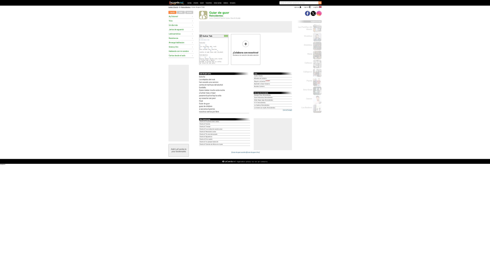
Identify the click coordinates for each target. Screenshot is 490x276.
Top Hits (172, 12)
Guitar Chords (173, 7)
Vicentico (308, 36)
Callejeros (307, 72)
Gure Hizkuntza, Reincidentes (263, 97)
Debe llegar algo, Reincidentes (263, 100)
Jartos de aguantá (176, 29)
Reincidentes (185, 7)
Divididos (308, 45)
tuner (202, 3)
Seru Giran (307, 90)
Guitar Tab (207, 36)
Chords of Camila (204, 124)
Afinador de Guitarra (260, 78)
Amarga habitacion (176, 43)
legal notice (241, 161)
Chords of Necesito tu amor (207, 132)
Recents (189, 12)
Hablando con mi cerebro (179, 51)
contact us (264, 161)
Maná (309, 54)
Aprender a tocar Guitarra (262, 84)
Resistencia (173, 38)
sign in (306, 7)
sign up (296, 7)
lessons (232, 3)
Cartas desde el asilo (177, 56)
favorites (209, 3)
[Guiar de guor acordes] (239, 152)
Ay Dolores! (173, 16)
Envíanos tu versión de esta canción (246, 48)
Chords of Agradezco (205, 136)
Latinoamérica (174, 34)
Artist (180, 12)
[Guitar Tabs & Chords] (176, 4)
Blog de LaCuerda (262, 81)
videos (225, 3)
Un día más (173, 25)
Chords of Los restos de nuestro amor (210, 129)
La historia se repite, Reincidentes (264, 108)
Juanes (309, 99)
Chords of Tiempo (204, 126)
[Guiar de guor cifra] (253, 152)
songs (189, 3)
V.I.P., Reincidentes (260, 102)
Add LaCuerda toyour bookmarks (178, 150)
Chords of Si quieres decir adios (209, 121)
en (256, 161)
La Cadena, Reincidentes (261, 105)
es (253, 161)
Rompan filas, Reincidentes (262, 95)
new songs (218, 3)
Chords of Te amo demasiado (208, 134)
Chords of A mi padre (205, 139)
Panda (309, 81)
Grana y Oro (173, 47)
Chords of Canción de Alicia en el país (211, 144)
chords (195, 3)
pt (258, 161)
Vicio (171, 21)
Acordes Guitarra (259, 86)
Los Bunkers (307, 108)
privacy (248, 161)
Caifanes (308, 63)
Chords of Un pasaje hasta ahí (208, 142)
